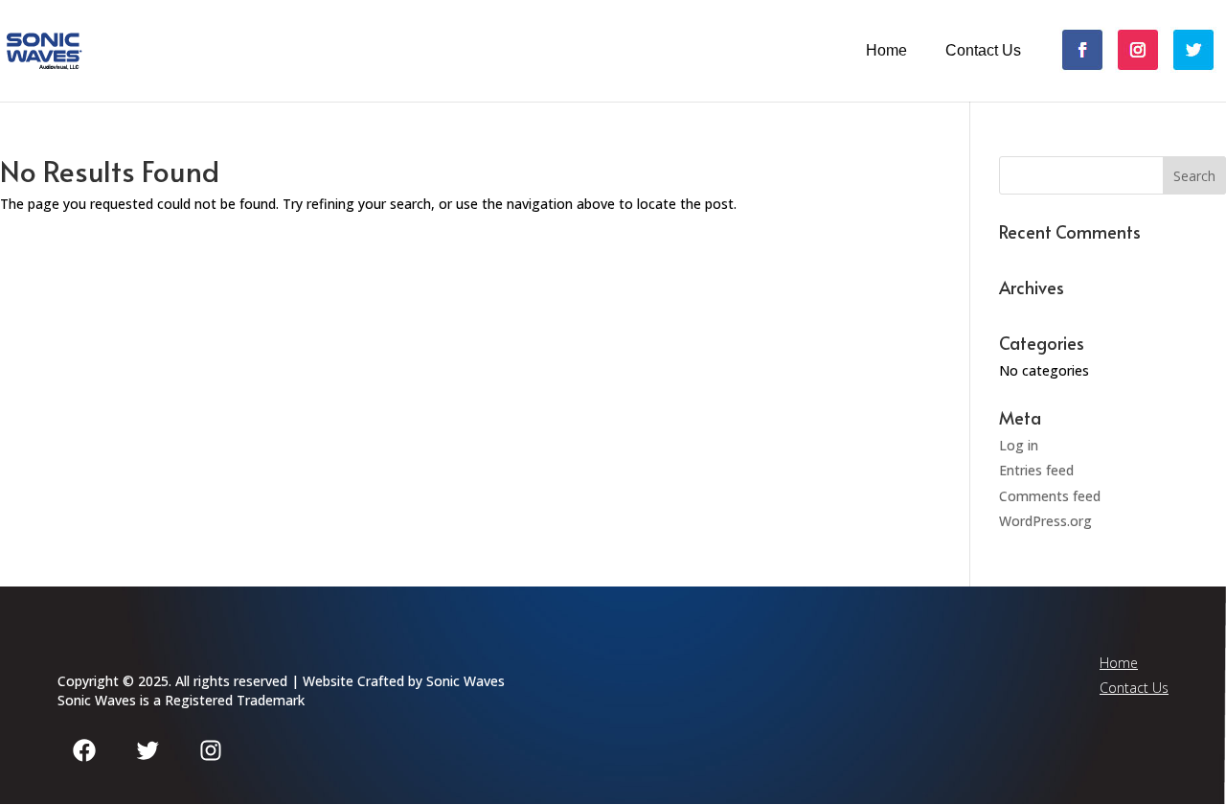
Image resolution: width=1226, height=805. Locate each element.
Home (886, 51)
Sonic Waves (465, 681)
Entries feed (1036, 470)
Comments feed (1050, 496)
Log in (1018, 445)
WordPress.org (1045, 521)
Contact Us (983, 51)
